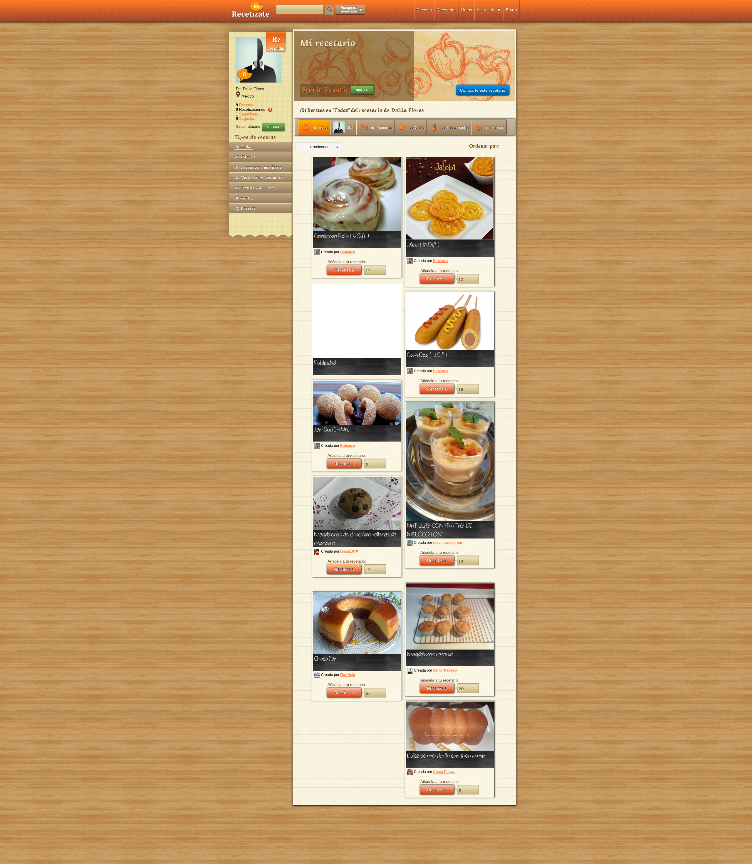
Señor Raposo (445, 670)
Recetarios (446, 9)
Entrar (511, 9)
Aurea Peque (444, 772)
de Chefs (417, 127)
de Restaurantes (455, 127)
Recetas (424, 9)
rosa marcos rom (447, 543)
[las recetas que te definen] (251, 15)
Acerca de (486, 9)
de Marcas (495, 127)
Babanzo (347, 252)
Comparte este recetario (482, 90)
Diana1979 (349, 551)
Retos (466, 9)
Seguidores (248, 114)
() (243, 146)
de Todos (320, 127)
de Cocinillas (382, 127)
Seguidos (247, 118)
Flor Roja (347, 675)
